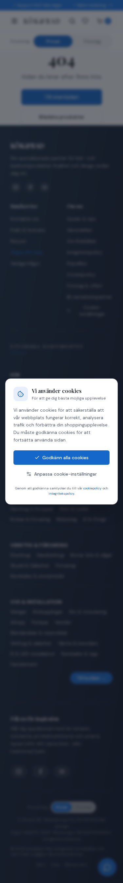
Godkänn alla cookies (65, 458)
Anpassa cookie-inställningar (65, 474)
